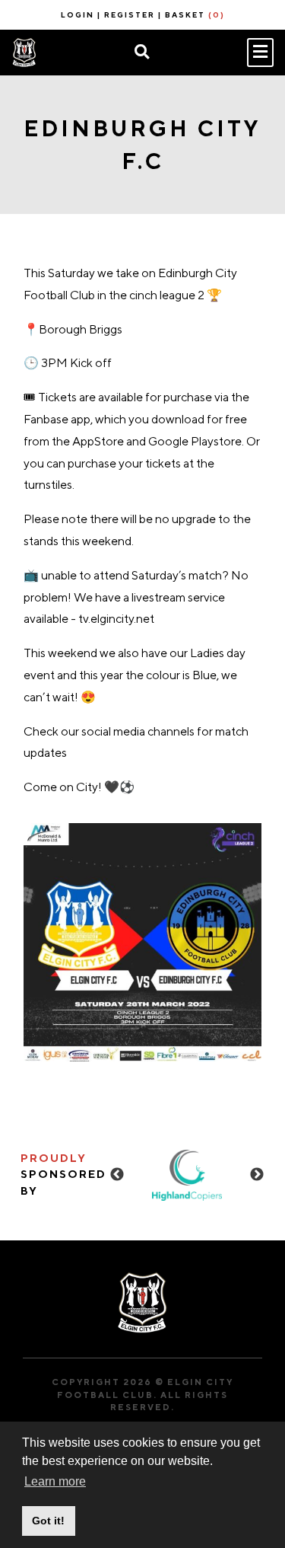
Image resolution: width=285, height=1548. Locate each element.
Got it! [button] (48, 1520)
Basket (195, 14)
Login (77, 14)
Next (256, 1175)
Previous (117, 1175)
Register (129, 14)
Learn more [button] (55, 1481)
